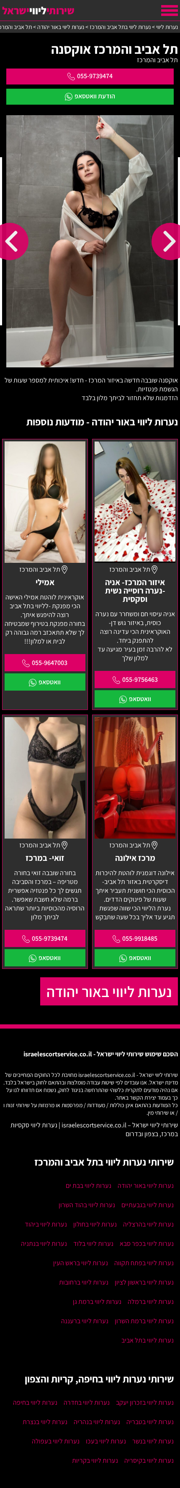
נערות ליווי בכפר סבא (147, 1243)
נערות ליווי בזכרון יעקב (145, 1402)
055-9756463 (140, 679)
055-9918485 (139, 938)
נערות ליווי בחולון (95, 1224)
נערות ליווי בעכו (106, 1441)
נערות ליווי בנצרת (45, 1421)
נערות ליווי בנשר (153, 1441)
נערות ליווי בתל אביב (147, 1340)
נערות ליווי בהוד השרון (87, 1204)
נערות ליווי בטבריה (150, 1421)
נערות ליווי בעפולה (56, 1441)
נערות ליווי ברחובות (83, 1282)
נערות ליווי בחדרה (87, 1402)
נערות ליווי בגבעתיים (147, 1204)
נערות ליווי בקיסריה (149, 1460)
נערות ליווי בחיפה (35, 1402)
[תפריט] (169, 10)
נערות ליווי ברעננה (84, 1321)
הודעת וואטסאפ (95, 96)
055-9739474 (95, 75)
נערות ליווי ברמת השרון (144, 1321)
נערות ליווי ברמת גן (97, 1301)
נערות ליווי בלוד (93, 1243)
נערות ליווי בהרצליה (148, 1224)
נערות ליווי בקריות (95, 1460)
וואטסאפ (140, 698)
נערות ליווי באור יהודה (109, 991)
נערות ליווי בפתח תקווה (144, 1262)
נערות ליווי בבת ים (88, 1185)
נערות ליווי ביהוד (46, 1224)
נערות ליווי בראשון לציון (144, 1282)
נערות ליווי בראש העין (80, 1262)
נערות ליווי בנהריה (97, 1421)
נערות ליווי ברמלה (151, 1301)
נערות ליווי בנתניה (44, 1243)
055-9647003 (49, 662)
